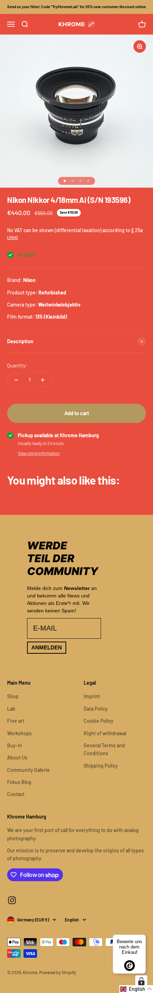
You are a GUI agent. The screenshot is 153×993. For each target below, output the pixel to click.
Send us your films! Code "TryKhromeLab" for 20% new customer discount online (76, 6)
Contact (16, 794)
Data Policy (96, 709)
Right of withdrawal (105, 733)
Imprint (92, 696)
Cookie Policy (99, 721)
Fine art (15, 721)
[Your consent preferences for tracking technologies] (141, 981)
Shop (13, 696)
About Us (17, 757)
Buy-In (14, 745)
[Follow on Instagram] (12, 900)
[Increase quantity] (43, 380)
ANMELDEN (46, 647)
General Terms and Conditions (104, 749)
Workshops (19, 733)
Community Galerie (28, 770)
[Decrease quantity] (16, 380)
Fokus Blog (19, 782)
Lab (11, 709)
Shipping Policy (101, 766)
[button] (136, 989)
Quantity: (17, 365)
